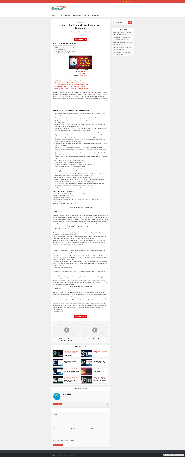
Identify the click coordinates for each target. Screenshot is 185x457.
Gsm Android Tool (77, 15)
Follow (83, 73)
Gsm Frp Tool (68, 15)
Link (86, 77)
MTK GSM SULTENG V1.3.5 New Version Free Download (70, 86)
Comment (55, 414)
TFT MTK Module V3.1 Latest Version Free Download (69, 80)
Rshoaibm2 (87, 31)
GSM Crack (59, 15)
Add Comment (80, 31)
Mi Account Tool (95, 15)
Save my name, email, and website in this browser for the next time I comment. (72, 436)
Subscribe (83, 71)
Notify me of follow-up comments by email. (64, 440)
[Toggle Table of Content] (73, 47)
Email (73, 428)
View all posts (57, 404)
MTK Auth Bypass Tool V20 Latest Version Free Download (70, 82)
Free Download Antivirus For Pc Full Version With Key (69, 79)
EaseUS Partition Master (60, 49)
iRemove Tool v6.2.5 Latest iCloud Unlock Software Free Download (72, 88)
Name (54, 428)
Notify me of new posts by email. (61, 442)
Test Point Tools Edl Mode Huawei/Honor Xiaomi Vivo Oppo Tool (71, 84)
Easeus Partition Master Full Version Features (66, 51)
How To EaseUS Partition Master (65, 52)
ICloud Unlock (86, 15)
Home (53, 15)
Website (91, 428)
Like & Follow (83, 75)
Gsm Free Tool (75, 351)
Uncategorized (80, 22)
